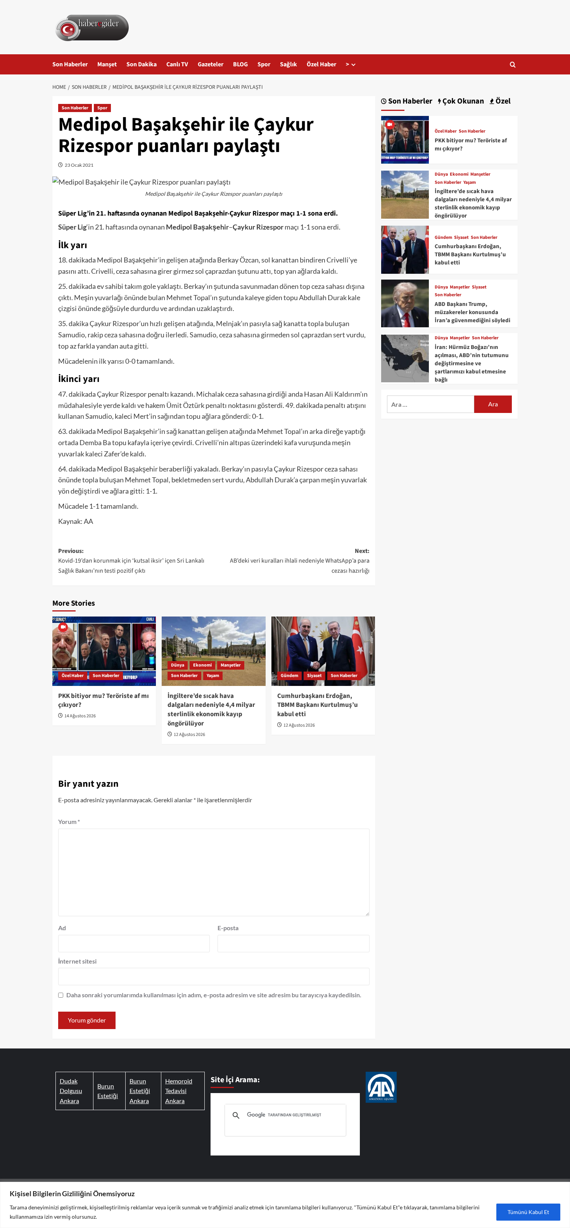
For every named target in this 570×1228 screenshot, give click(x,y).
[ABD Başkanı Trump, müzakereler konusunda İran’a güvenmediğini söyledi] (405, 302)
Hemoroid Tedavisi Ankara (178, 1090)
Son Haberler (70, 64)
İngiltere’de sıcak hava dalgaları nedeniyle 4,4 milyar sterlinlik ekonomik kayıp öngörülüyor (211, 709)
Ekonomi (202, 665)
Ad (62, 927)
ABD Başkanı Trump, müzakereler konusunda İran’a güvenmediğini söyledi (472, 312)
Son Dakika (141, 64)
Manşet (107, 64)
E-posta (228, 927)
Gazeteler (210, 64)
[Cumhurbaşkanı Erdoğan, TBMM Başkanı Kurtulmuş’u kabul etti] (323, 651)
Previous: (131, 561)
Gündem (289, 675)
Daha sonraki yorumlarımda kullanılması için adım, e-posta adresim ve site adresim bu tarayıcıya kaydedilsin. (213, 994)
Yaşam (213, 675)
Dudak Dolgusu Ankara (71, 1090)
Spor (263, 64)
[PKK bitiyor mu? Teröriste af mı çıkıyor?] (104, 651)
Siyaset (314, 675)
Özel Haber (321, 64)
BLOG (240, 64)
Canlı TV (177, 64)
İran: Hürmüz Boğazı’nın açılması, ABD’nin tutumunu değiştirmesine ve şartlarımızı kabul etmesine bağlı (472, 363)
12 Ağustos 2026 (189, 734)
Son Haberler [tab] (409, 101)
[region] (285, 1205)
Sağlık (288, 64)
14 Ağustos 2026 (80, 716)
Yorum (69, 821)
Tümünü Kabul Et (528, 1212)
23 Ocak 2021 (79, 165)
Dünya (177, 665)
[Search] (513, 64)
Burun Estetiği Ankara (140, 1090)
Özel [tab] (502, 101)
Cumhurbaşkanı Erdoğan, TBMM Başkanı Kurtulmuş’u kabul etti (317, 705)
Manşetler (231, 665)
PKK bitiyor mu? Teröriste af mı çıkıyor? (103, 700)
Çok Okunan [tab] (462, 101)
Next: (299, 561)
